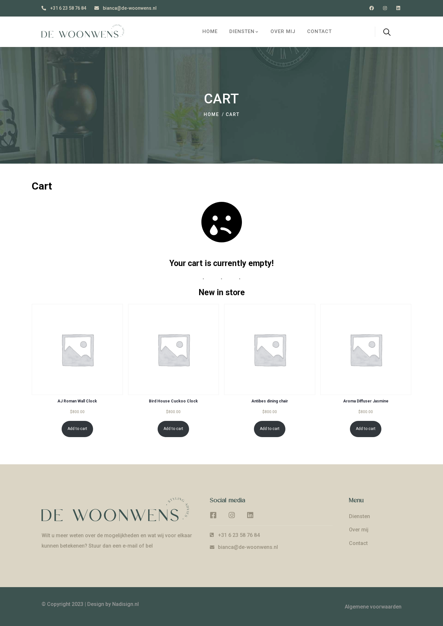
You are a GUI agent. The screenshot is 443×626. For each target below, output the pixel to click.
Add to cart (77, 428)
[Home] (86, 31)
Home (211, 114)
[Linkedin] (398, 8)
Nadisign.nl (125, 604)
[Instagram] (385, 8)
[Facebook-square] (213, 515)
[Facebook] (372, 8)
